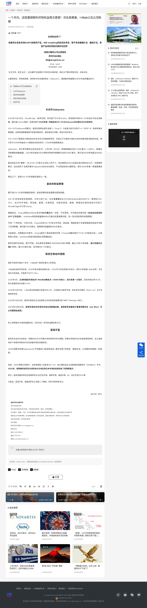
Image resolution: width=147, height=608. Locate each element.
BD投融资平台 (58, 4)
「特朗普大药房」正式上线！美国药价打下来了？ (87, 567)
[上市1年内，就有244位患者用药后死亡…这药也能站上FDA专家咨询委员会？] (23, 553)
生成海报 (13, 486)
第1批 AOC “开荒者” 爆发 (52, 566)
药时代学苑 (72, 4)
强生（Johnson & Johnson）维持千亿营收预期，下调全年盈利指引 (124, 80)
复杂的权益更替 (19, 95)
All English (83, 4)
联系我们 (95, 4)
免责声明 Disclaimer (75, 588)
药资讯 (24, 4)
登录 (134, 4)
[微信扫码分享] (21, 486)
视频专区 (35, 4)
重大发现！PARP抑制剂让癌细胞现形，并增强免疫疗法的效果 (55, 534)
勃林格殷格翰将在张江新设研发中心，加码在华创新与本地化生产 (124, 54)
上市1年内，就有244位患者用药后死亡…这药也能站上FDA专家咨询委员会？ (22, 567)
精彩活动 (45, 4)
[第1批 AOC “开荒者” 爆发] (55, 553)
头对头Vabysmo (19, 91)
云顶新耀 (24, 470)
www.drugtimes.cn (28, 425)
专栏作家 (78, 514)
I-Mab (32, 263)
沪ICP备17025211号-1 (65, 598)
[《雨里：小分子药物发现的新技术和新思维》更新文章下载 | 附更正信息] (87, 520)
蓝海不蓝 (16, 102)
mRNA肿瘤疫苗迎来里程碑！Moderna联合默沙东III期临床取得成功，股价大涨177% (125, 67)
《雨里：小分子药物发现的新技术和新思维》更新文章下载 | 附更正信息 (87, 534)
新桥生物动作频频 (19, 98)
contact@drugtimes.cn (74, 601)
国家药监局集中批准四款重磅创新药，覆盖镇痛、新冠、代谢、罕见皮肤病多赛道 (124, 107)
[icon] (118, 595)
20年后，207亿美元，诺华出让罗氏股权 (23, 534)
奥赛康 (57, 199)
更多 (136, 48)
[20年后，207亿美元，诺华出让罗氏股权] (23, 520)
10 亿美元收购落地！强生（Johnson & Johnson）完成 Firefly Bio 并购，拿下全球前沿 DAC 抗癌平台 (125, 93)
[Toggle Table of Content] (36, 86)
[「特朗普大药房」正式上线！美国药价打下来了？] (87, 553)
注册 (139, 4)
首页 (17, 4)
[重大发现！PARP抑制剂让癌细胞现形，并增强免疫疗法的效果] (55, 520)
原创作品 (30, 27)
